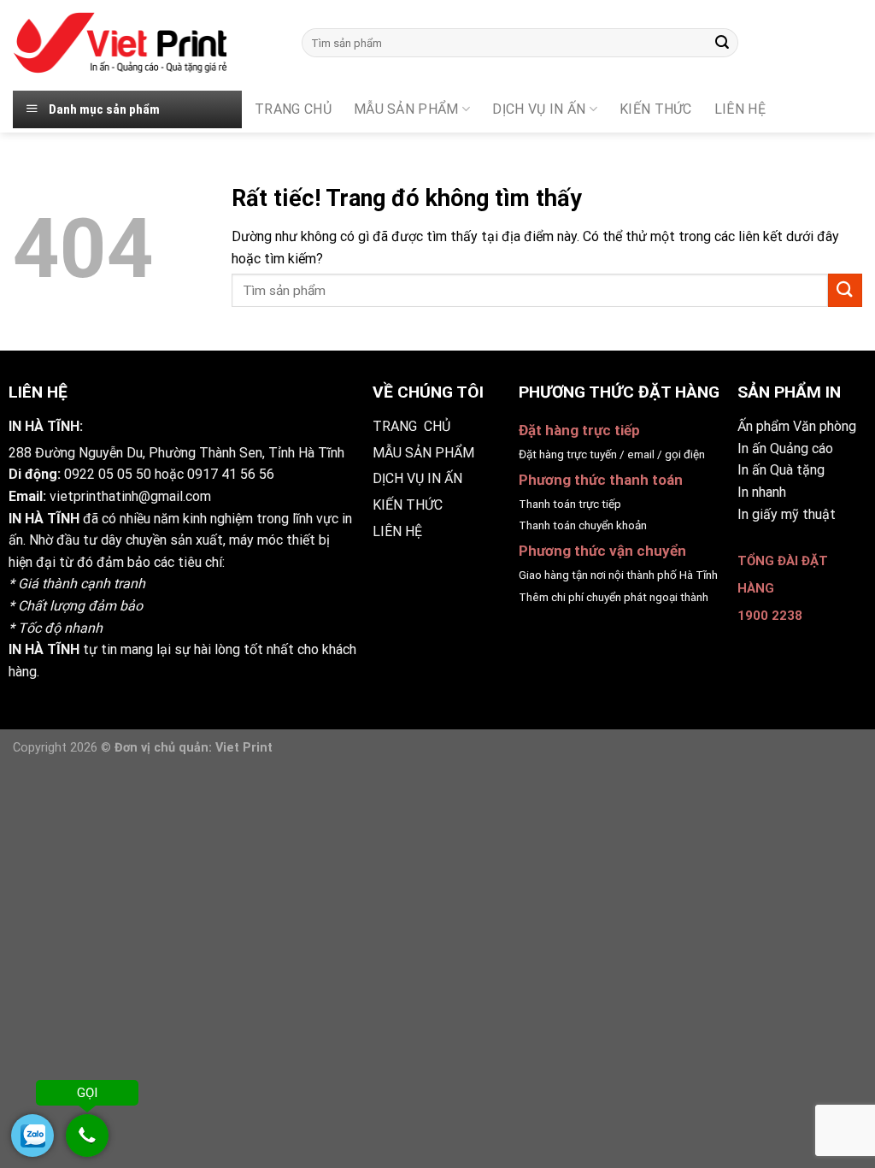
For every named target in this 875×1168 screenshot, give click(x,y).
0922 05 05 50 (107, 474)
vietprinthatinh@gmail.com (130, 496)
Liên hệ (740, 109)
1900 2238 (769, 615)
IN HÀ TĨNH (44, 518)
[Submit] (722, 42)
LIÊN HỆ (397, 531)
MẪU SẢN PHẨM (406, 109)
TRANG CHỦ (293, 109)
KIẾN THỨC (656, 109)
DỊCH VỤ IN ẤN (538, 109)
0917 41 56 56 (230, 474)
